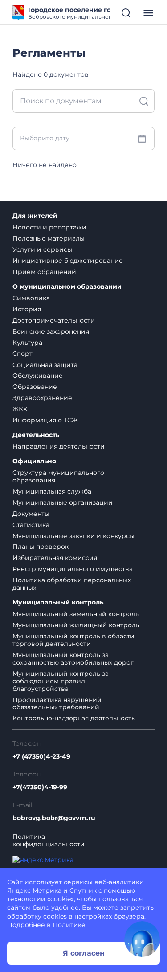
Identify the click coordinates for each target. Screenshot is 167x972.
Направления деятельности (58, 446)
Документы (30, 514)
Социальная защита (44, 365)
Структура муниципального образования (58, 476)
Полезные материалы (48, 238)
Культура (27, 343)
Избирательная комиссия (54, 558)
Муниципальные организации (62, 502)
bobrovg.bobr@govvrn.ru (53, 818)
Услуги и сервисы (42, 249)
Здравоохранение (42, 398)
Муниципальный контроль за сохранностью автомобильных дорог (73, 658)
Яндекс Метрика (34, 890)
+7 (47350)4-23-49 (41, 756)
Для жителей (34, 216)
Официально (34, 461)
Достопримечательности (53, 320)
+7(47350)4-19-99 (39, 787)
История (26, 309)
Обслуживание (37, 376)
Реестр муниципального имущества (72, 569)
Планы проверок (40, 547)
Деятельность (35, 435)
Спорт (22, 354)
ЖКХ (19, 409)
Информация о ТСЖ (45, 420)
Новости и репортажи (49, 227)
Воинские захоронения (50, 331)
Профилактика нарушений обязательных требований (57, 703)
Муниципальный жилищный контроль (75, 625)
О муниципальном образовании (67, 286)
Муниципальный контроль (57, 602)
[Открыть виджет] (142, 939)
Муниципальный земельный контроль (75, 614)
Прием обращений (44, 272)
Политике (69, 925)
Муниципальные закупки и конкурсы (73, 536)
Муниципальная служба (51, 491)
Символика (31, 298)
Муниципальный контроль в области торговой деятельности (73, 640)
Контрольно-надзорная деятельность (73, 718)
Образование (34, 387)
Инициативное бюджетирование (67, 261)
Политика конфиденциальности (48, 840)
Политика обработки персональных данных (71, 584)
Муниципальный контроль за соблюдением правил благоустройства (60, 681)
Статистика (30, 525)
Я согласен (84, 953)
